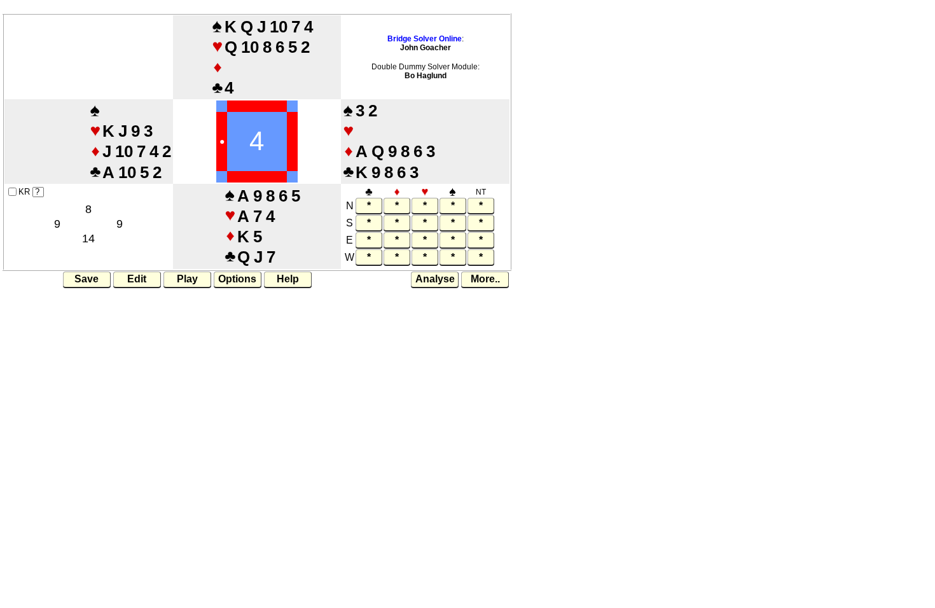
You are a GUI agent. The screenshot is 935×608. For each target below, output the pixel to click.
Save (86, 278)
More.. (485, 278)
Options (237, 278)
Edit (136, 278)
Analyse (435, 278)
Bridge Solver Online (424, 38)
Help (288, 278)
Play (187, 278)
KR (24, 192)
